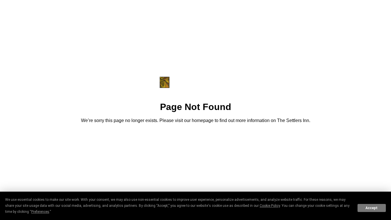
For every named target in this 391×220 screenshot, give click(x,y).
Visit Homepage (195, 136)
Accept (372, 208)
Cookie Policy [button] (270, 206)
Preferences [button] (40, 212)
